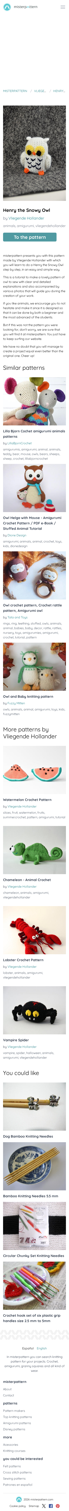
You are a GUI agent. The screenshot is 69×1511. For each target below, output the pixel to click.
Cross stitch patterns (17, 1472)
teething (23, 623)
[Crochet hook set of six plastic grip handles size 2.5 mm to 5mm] (34, 1286)
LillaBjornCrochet (19, 443)
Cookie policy (18, 1506)
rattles (56, 628)
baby (29, 628)
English (42, 1348)
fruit (15, 812)
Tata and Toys (17, 617)
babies (19, 628)
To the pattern (30, 237)
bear (16, 454)
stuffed (36, 623)
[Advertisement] (34, 51)
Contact (8, 1395)
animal (43, 449)
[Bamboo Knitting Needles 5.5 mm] (34, 1166)
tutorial (20, 637)
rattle (47, 628)
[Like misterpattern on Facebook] (51, 1506)
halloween (33, 1053)
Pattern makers (14, 1411)
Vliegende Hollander (26, 218)
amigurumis (11, 449)
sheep (7, 458)
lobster (8, 973)
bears (44, 454)
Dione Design (16, 535)
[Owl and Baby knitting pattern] (34, 667)
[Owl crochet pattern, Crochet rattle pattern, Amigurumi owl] (34, 575)
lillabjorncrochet (36, 458)
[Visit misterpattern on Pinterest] (58, 1506)
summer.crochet (14, 817)
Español (28, 1348)
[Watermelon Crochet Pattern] (34, 770)
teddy (7, 454)
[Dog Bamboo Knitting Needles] (34, 1107)
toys (58, 541)
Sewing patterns (14, 1478)
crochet (18, 458)
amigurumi (25, 226)
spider (20, 1053)
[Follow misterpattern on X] (44, 1506)
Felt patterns (12, 1466)
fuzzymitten (11, 714)
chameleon (11, 893)
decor (38, 628)
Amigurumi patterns (17, 1423)
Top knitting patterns (17, 1417)
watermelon (27, 812)
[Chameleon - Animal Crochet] (34, 850)
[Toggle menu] (63, 7)
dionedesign (18, 546)
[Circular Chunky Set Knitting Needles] (34, 1226)
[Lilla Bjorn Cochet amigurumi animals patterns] (34, 401)
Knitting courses (14, 1451)
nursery (8, 633)
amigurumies (32, 633)
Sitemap (34, 1506)
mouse (25, 454)
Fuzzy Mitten (16, 703)
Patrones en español (17, 1485)
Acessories (10, 1444)
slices (7, 812)
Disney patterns (14, 1429)
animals (9, 226)
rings (6, 623)
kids (6, 546)
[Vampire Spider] (34, 1010)
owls (35, 454)
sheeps (54, 454)
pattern (31, 637)
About (7, 1389)
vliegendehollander (50, 226)
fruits (40, 812)
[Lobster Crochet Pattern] (34, 930)
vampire (9, 1053)
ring (14, 623)
